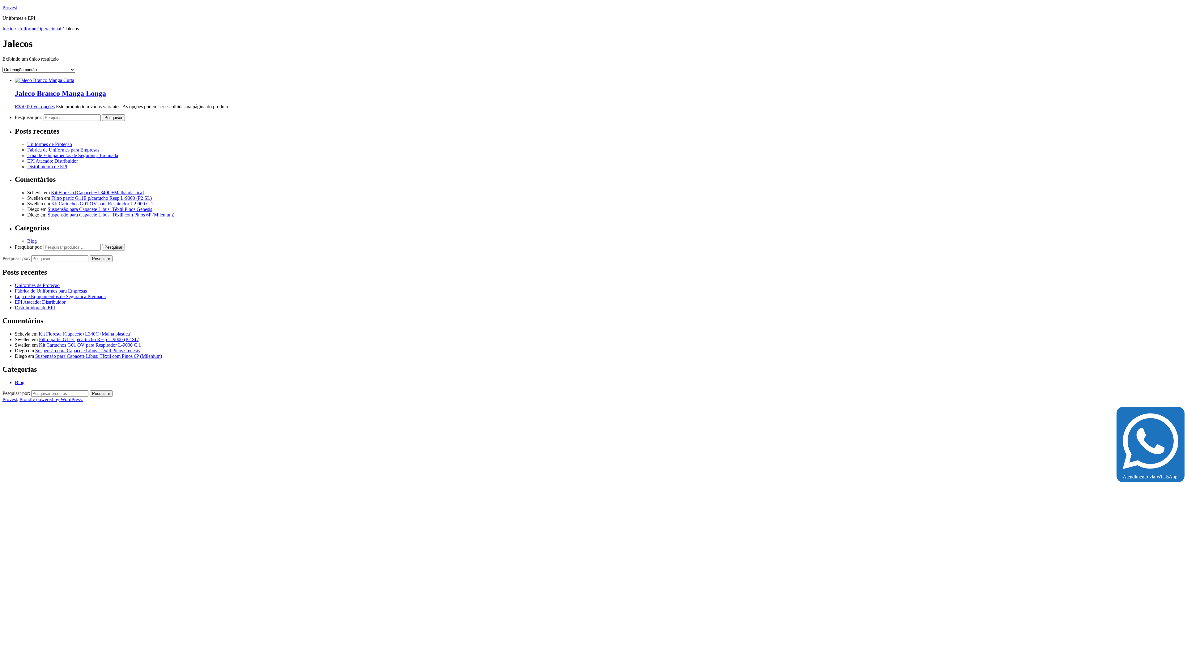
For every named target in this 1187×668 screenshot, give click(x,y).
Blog (32, 241)
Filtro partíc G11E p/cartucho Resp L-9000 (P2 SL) (101, 198)
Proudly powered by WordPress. (51, 399)
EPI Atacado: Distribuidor (52, 161)
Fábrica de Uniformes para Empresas (63, 149)
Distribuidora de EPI (47, 166)
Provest (9, 7)
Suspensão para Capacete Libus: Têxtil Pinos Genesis (100, 209)
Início (8, 28)
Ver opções (44, 106)
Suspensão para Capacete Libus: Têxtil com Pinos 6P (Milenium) (111, 214)
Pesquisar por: (28, 247)
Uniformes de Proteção (49, 144)
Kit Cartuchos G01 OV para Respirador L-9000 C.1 (102, 203)
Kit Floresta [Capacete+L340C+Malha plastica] (97, 192)
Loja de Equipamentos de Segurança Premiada (72, 155)
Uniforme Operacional (39, 28)
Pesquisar (113, 247)
